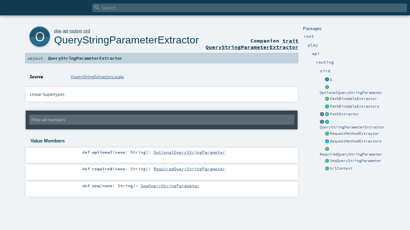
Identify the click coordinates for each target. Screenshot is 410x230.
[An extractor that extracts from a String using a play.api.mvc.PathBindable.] (327, 99)
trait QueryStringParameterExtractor (252, 43)
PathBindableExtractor (353, 98)
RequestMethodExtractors (355, 141)
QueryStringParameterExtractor (352, 127)
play (58, 30)
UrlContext (341, 168)
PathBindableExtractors (354, 106)
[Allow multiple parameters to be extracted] (327, 79)
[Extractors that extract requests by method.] (327, 141)
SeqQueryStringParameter (355, 160)
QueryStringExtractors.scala (97, 77)
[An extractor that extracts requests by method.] (327, 133)
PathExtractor (344, 114)
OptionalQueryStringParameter (351, 92)
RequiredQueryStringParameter (351, 154)
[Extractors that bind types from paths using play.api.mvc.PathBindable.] (327, 106)
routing (76, 30)
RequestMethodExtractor (354, 133)
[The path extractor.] (327, 114)
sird (86, 30)
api (65, 30)
